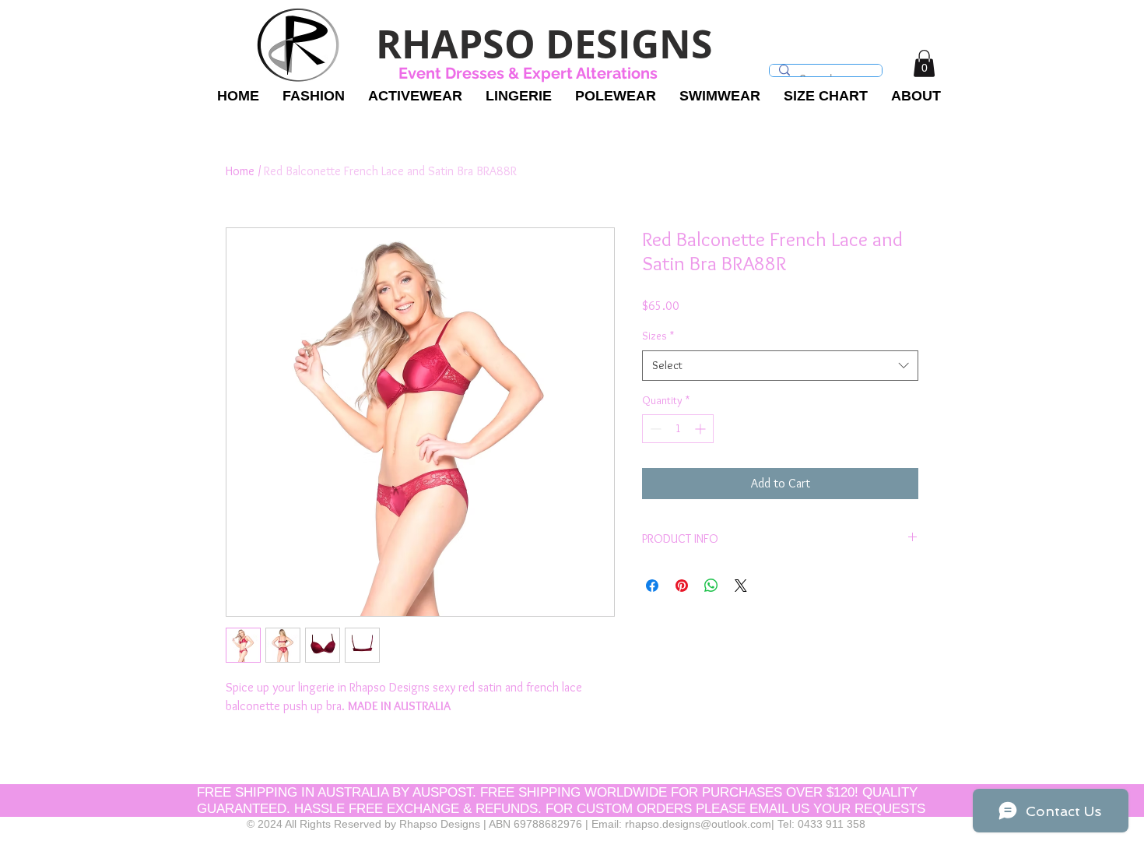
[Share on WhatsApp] (711, 585)
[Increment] (701, 428)
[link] (924, 63)
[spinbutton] (678, 428)
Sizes (658, 336)
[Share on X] (741, 585)
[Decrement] (654, 428)
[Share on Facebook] (652, 585)
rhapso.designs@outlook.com (698, 824)
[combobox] (780, 365)
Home (240, 171)
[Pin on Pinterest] (681, 585)
